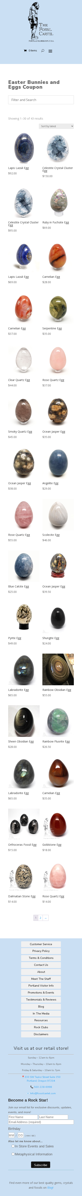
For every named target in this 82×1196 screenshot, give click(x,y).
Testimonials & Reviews (41, 1000)
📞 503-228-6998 (41, 1087)
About (41, 972)
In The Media (41, 1013)
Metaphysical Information (33, 1154)
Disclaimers (41, 1034)
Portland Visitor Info (41, 986)
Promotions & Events (41, 993)
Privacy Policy (41, 951)
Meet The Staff (41, 979)
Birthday (14, 1129)
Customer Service (41, 944)
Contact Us (41, 965)
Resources (41, 1020)
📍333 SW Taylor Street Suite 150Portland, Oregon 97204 (41, 1078)
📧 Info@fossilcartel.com (41, 1093)
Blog (41, 1006)
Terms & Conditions (41, 958)
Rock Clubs (41, 1027)
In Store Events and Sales (34, 1146)
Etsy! (50, 1187)
